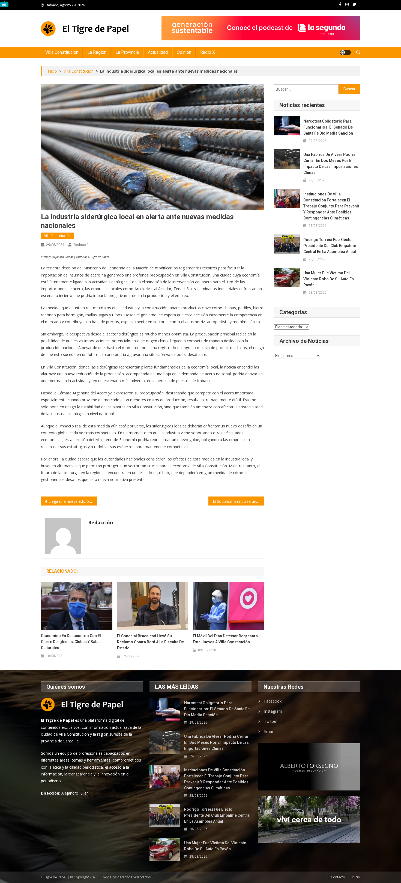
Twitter (270, 721)
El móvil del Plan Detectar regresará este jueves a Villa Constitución (225, 639)
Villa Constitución (61, 52)
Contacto (338, 877)
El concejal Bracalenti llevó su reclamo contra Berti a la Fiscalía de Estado (150, 642)
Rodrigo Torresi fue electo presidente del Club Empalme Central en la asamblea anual (329, 245)
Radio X (207, 52)
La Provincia (127, 52)
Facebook (273, 701)
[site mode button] (345, 52)
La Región (96, 52)
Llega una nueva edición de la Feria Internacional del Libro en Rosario (73, 501)
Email (269, 731)
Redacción (82, 245)
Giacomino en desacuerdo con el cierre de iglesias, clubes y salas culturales (71, 642)
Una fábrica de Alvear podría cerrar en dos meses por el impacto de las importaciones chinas (330, 163)
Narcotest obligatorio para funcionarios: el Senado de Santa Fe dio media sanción (328, 127)
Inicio (356, 877)
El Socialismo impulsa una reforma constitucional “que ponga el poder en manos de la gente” (238, 501)
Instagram (273, 711)
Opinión (184, 52)
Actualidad (158, 52)
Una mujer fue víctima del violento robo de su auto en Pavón (328, 279)
